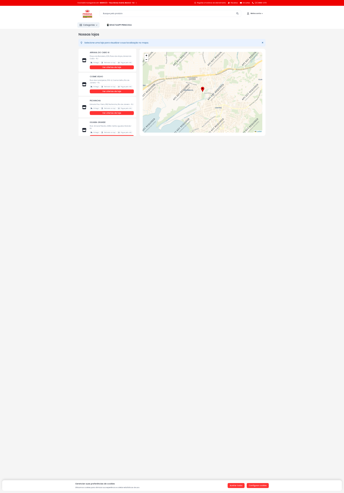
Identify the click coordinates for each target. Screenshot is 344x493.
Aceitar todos (236, 485)
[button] (202, 89)
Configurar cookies (258, 485)
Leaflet (259, 131)
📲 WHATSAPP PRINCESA (119, 24)
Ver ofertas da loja (111, 67)
